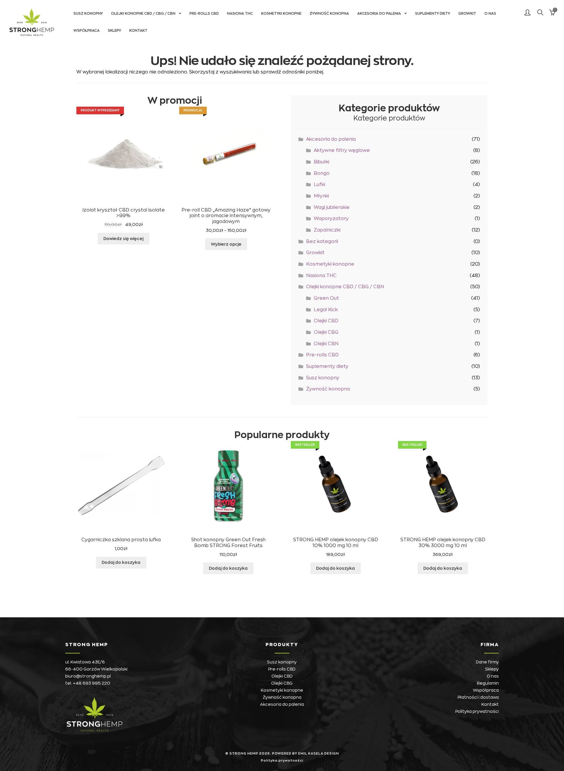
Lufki (319, 184)
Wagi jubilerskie (332, 207)
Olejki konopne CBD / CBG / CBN (143, 13)
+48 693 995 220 (91, 683)
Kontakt (138, 30)
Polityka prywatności (477, 711)
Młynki (321, 196)
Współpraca (86, 30)
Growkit (467, 13)
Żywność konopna (329, 13)
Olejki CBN (326, 343)
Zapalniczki (327, 230)
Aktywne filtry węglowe (342, 150)
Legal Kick (326, 309)
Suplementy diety (432, 13)
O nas (490, 13)
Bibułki (321, 162)
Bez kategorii (322, 241)
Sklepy (114, 30)
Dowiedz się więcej (123, 239)
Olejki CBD (326, 321)
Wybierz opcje (226, 244)
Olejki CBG (326, 332)
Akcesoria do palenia (379, 13)
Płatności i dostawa (478, 697)
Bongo (322, 173)
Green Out (326, 298)
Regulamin (488, 683)
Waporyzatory (331, 218)
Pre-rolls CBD (204, 13)
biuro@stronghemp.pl (88, 676)
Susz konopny (88, 13)
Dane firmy (487, 662)
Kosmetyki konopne (281, 13)
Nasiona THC (240, 13)
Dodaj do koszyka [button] (121, 562)
